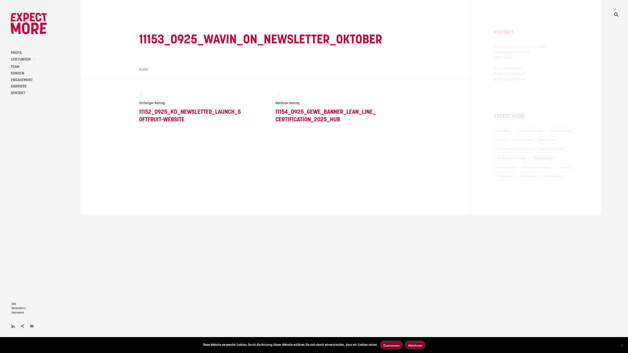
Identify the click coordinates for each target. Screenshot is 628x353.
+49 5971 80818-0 (509, 68)
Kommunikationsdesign (514, 149)
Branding (503, 131)
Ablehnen (415, 345)
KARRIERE (19, 86)
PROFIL (16, 53)
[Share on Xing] (22, 326)
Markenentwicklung (511, 158)
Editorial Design (561, 131)
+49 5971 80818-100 (511, 74)
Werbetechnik (554, 176)
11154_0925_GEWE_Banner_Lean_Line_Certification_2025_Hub (325, 112)
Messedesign (506, 167)
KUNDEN (17, 73)
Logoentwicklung (551, 149)
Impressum (18, 312)
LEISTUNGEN (21, 59)
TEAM (15, 67)
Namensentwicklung (537, 167)
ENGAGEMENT (22, 80)
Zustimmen (391, 345)
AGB (14, 304)
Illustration (546, 140)
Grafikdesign (522, 140)
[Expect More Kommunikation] (29, 23)
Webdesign (504, 176)
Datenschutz (19, 308)
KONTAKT (18, 93)
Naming (565, 167)
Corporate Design (530, 131)
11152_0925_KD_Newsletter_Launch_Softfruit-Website (190, 112)
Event (501, 140)
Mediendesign (543, 158)
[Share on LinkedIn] (13, 326)
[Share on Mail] (31, 326)
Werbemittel (528, 176)
